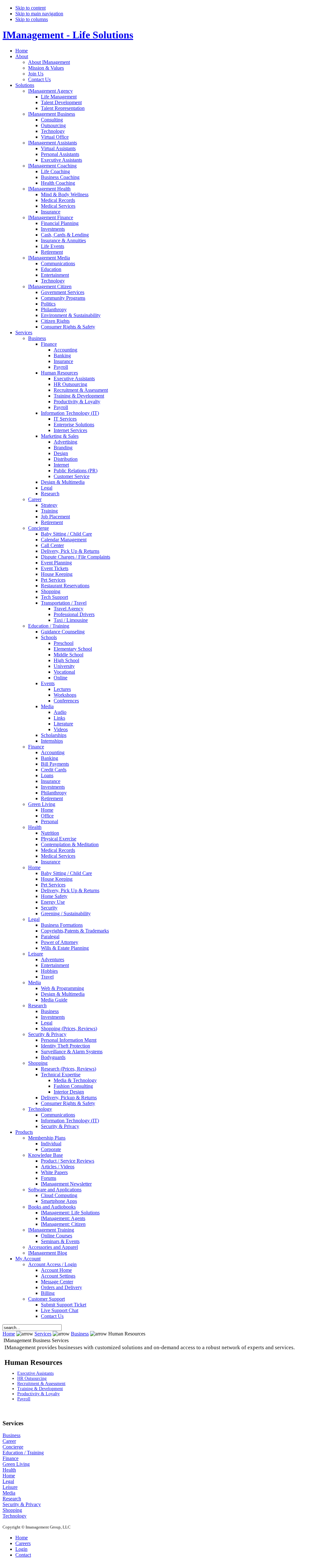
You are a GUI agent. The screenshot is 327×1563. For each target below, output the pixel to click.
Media (9, 1493)
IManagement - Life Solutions (68, 35)
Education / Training (23, 1452)
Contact (23, 1555)
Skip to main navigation (39, 13)
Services (42, 1333)
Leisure (10, 1487)
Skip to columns (31, 19)
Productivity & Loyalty (38, 1393)
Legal (8, 1481)
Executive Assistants (35, 1373)
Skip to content (30, 8)
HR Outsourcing (32, 1378)
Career (9, 1441)
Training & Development (40, 1388)
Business (80, 1333)
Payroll (23, 1399)
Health (9, 1470)
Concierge (13, 1447)
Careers (23, 1543)
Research (12, 1498)
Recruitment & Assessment (41, 1383)
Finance (11, 1458)
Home (9, 1333)
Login (21, 1549)
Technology (15, 1516)
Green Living (16, 1464)
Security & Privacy (22, 1504)
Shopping (12, 1510)
